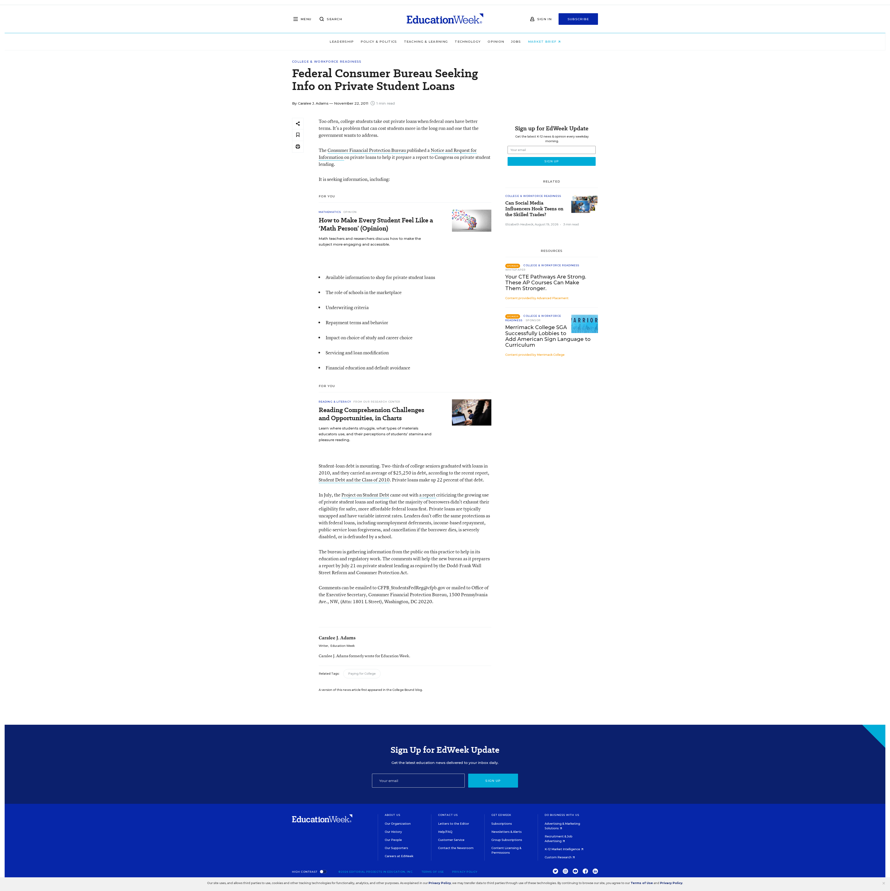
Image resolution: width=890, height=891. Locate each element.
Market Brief (543, 41)
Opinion (496, 41)
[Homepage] (445, 19)
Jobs (516, 41)
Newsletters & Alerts (506, 831)
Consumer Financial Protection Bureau (367, 150)
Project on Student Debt (365, 495)
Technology (468, 41)
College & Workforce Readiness (327, 61)
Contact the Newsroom (456, 848)
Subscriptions (501, 823)
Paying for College (362, 673)
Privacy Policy (464, 871)
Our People (393, 840)
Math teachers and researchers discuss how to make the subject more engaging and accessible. (370, 241)
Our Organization (398, 823)
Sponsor (533, 320)
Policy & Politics (379, 41)
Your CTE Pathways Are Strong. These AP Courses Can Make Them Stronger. (545, 282)
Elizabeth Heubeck (519, 224)
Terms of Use (433, 871)
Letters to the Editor (453, 823)
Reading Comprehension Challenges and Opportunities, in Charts (371, 414)
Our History (393, 831)
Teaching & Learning (426, 41)
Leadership (342, 41)
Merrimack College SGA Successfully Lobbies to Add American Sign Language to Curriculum (548, 336)
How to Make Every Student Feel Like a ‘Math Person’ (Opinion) (376, 224)
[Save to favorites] (297, 135)
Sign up (493, 780)
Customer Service (451, 840)
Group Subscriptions (506, 840)
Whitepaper (515, 269)
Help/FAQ (445, 831)
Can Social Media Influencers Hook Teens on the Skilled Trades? (534, 209)
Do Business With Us (562, 815)
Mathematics (330, 212)
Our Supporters (396, 848)
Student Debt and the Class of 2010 (354, 480)
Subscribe (578, 19)
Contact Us (448, 815)
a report (427, 495)
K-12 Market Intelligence (563, 849)
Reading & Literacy (335, 401)
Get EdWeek (501, 815)
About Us (392, 815)
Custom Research (558, 857)
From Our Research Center (376, 401)
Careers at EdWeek (399, 856)
